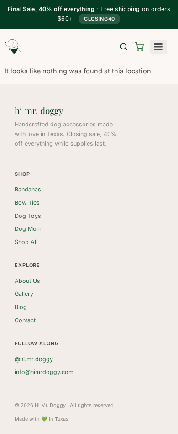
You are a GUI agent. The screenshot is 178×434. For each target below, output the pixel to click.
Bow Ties (27, 202)
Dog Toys (28, 215)
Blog (21, 307)
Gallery (24, 293)
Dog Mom (28, 228)
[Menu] (158, 47)
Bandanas (28, 189)
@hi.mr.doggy (34, 359)
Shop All (26, 242)
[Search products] (123, 46)
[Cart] (139, 46)
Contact (25, 320)
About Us (27, 280)
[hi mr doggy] (13, 46)
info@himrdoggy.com (44, 372)
